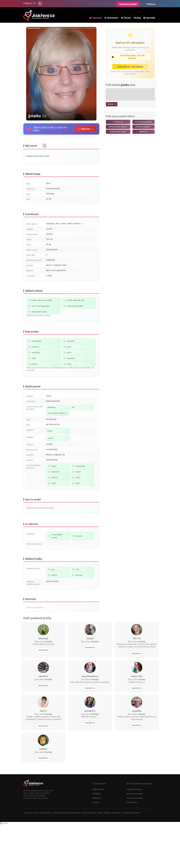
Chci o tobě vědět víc (119, 127)
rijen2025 (43, 676)
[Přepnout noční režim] (39, 3)
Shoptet (107, 812)
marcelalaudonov (90, 676)
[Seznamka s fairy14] (43, 702)
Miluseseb (43, 638)
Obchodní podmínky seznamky (67, 812)
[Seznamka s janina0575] (90, 702)
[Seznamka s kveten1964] (136, 668)
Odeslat (110, 104)
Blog (138, 17)
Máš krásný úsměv (118, 132)
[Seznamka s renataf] (90, 630)
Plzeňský (48, 641)
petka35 (43, 748)
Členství (127, 17)
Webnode (116, 812)
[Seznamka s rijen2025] (43, 668)
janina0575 (90, 710)
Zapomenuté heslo (134, 789)
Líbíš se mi (119, 122)
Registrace (96, 798)
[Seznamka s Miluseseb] (43, 630)
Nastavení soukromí (130, 812)
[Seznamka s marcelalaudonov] (90, 668)
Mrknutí (144, 132)
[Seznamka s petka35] (43, 740)
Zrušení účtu (132, 802)
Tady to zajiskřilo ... (144, 127)
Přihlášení (96, 793)
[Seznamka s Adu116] (136, 630)
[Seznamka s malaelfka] (136, 702)
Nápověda (150, 17)
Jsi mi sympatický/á (144, 122)
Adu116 (136, 638)
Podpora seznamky (135, 798)
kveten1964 (136, 676)
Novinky (95, 802)
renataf (89, 638)
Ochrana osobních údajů (92, 812)
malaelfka (136, 710)
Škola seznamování (135, 793)
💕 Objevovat (95, 17)
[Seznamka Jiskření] (33, 788)
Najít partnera (98, 789)
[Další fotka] (92, 74)
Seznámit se (43, 650)
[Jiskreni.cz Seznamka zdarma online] (34, 3)
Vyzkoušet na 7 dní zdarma (130, 67)
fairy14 (43, 710)
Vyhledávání (112, 17)
